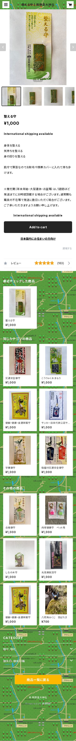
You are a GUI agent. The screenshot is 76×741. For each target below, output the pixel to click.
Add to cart (38, 227)
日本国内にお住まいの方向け (38, 238)
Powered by (34, 703)
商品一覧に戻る (38, 680)
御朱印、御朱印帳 (14, 661)
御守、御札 (9, 649)
